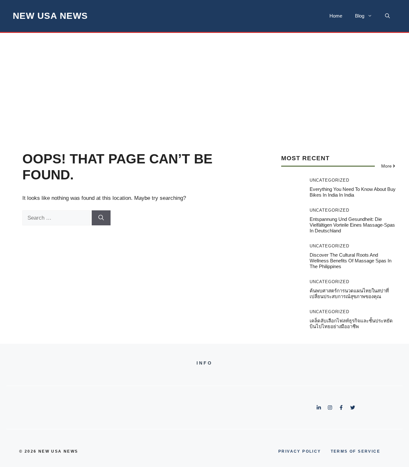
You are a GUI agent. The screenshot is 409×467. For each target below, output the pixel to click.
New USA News (50, 16)
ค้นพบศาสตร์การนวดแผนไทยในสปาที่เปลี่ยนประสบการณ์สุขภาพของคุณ (349, 293)
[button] (387, 16)
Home (335, 16)
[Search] (101, 218)
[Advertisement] (204, 80)
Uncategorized (329, 180)
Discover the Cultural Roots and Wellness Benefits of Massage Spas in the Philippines (350, 260)
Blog (359, 16)
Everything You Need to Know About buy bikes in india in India (353, 192)
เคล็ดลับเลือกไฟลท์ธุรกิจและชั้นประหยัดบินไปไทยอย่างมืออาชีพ (351, 323)
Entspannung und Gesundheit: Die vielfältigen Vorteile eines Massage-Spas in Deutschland (352, 224)
